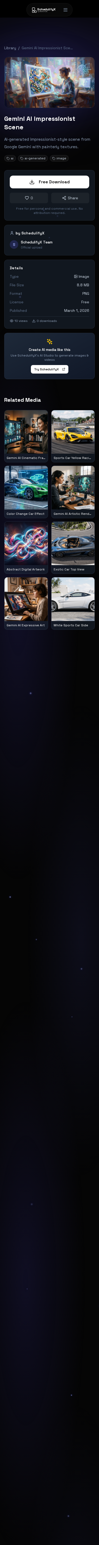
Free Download (54, 182)
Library (10, 47)
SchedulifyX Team (37, 242)
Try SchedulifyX (46, 369)
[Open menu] (65, 10)
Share (73, 198)
